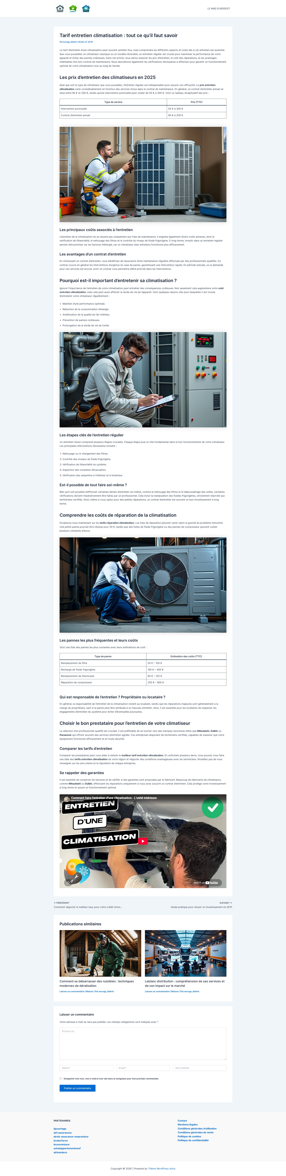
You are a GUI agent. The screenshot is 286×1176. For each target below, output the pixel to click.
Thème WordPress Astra (161, 1168)
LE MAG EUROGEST (218, 8)
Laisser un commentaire (72, 991)
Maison (89, 991)
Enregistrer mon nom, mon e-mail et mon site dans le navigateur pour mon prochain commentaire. (111, 1078)
